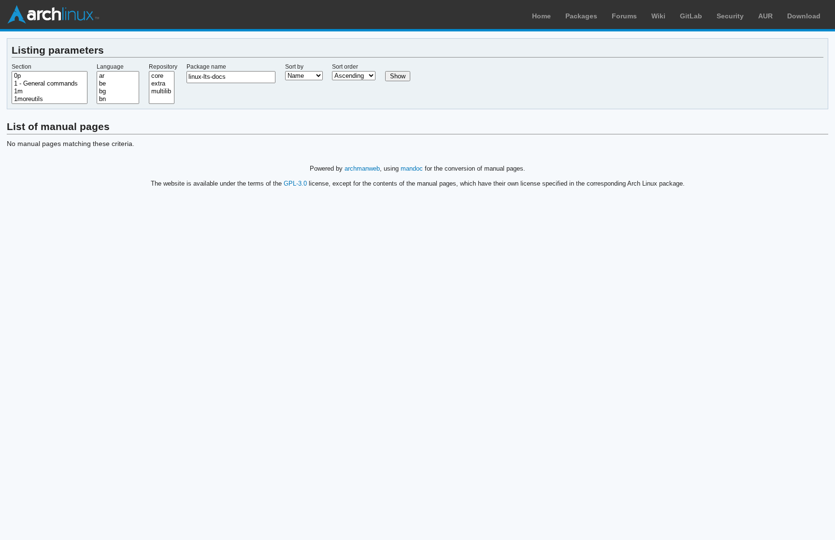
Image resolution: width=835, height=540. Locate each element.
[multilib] (161, 91)
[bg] (118, 91)
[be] (118, 84)
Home (541, 16)
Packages (581, 16)
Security (730, 16)
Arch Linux (53, 14)
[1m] (49, 91)
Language (110, 66)
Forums (624, 16)
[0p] (49, 76)
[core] (161, 76)
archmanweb (362, 168)
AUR (765, 16)
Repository (163, 66)
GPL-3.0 (295, 183)
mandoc (412, 168)
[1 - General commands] (49, 84)
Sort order (345, 66)
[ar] (118, 76)
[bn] (118, 99)
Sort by (294, 66)
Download (804, 16)
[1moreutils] (49, 99)
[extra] (161, 84)
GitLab (691, 16)
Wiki (658, 16)
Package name (206, 66)
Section (21, 66)
